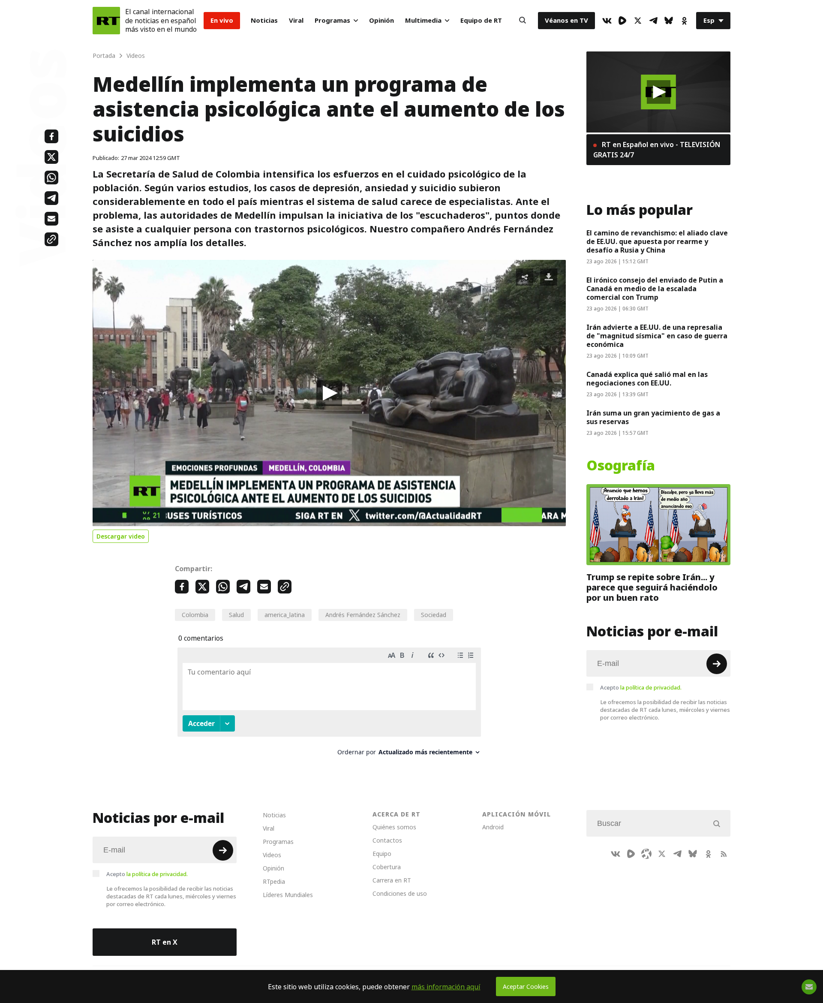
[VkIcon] (607, 20)
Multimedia (423, 20)
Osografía (620, 466)
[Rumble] (622, 20)
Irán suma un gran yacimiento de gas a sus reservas (653, 417)
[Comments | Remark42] (329, 704)
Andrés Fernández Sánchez (362, 614)
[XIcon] (638, 20)
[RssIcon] (723, 854)
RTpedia (274, 881)
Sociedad (433, 614)
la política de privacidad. (651, 687)
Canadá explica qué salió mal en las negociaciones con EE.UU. (647, 378)
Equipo (381, 853)
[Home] (106, 20)
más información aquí (446, 987)
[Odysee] (646, 854)
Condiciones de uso (399, 893)
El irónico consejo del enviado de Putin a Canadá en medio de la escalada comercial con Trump (654, 288)
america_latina (284, 614)
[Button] (522, 20)
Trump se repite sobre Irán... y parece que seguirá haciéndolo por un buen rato (652, 587)
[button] (329, 393)
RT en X (164, 942)
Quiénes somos (394, 826)
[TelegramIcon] (653, 20)
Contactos (387, 840)
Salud (236, 614)
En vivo (221, 20)
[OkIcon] (684, 20)
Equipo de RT (481, 20)
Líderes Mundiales (288, 894)
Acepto (641, 687)
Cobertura (386, 866)
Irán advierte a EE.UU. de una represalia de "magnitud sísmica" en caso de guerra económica (656, 335)
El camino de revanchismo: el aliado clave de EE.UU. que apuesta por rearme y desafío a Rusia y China (657, 241)
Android (493, 826)
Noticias (264, 20)
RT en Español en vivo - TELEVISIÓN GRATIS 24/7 (656, 149)
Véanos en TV (566, 20)
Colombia (195, 614)
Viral (296, 20)
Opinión (381, 20)
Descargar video (120, 536)
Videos (272, 854)
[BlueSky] (669, 20)
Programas (332, 20)
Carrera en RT (391, 880)
